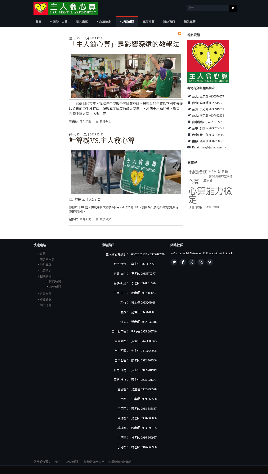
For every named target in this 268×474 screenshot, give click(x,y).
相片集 (216, 207)
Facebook (182, 262)
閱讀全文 (105, 121)
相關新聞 (46, 276)
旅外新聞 (55, 286)
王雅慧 (207, 207)
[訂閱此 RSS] (180, 33)
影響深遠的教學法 (221, 176)
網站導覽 (46, 305)
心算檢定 (46, 270)
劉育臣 (223, 171)
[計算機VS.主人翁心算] (126, 194)
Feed (200, 262)
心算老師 (207, 180)
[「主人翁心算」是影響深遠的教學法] (126, 98)
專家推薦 (46, 293)
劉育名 (212, 171)
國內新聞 (85, 121)
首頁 (43, 253)
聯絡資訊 (46, 299)
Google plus (191, 262)
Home (56, 462)
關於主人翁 (47, 259)
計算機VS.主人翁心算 (102, 140)
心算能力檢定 (210, 195)
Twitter (173, 262)
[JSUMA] (66, 8)
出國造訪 (197, 172)
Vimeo (209, 262)
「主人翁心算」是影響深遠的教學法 (124, 44)
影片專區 (46, 264)
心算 (193, 182)
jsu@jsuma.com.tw (214, 147)
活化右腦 (195, 208)
